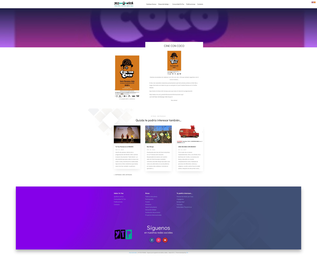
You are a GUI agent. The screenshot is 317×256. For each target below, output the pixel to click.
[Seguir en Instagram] (158, 240)
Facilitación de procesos (152, 212)
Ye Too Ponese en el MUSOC (124, 147)
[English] (312, 2)
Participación (149, 199)
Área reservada (132, 252)
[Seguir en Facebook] (151, 240)
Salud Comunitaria (151, 207)
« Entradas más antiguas (123, 174)
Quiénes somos (119, 196)
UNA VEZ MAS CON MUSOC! (187, 147)
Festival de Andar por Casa (185, 196)
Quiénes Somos (151, 4)
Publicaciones (190, 4)
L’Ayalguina (180, 199)
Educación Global (150, 210)
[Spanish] (315, 2)
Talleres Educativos (151, 196)
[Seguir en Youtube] (165, 240)
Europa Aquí (180, 202)
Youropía (179, 204)
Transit (147, 202)
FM (187, 252)
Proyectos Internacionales (153, 215)
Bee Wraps (150, 147)
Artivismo (132, 99)
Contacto (200, 4)
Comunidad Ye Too (178, 4)
